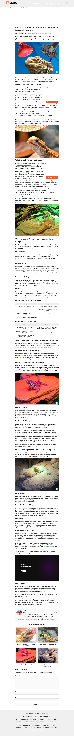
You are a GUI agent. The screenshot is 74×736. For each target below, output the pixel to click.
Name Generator (37, 716)
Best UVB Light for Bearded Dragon (26, 664)
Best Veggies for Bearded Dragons (47, 644)
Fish (43, 3)
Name (17, 691)
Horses (47, 3)
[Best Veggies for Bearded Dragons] (48, 642)
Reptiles (21, 33)
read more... (53, 619)
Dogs (35, 3)
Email (17, 697)
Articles (59, 3)
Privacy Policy (47, 716)
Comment (18, 675)
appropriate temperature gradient (23, 355)
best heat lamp (26, 343)
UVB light (54, 533)
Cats (32, 3)
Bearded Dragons (27, 33)
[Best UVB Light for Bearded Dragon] (26, 662)
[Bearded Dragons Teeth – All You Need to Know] (48, 662)
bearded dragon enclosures (24, 165)
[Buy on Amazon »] (52, 94)
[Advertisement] (37, 17)
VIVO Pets (17, 33)
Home (28, 3)
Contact (29, 716)
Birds (39, 3)
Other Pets (53, 3)
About (63, 3)
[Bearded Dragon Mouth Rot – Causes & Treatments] (26, 642)
